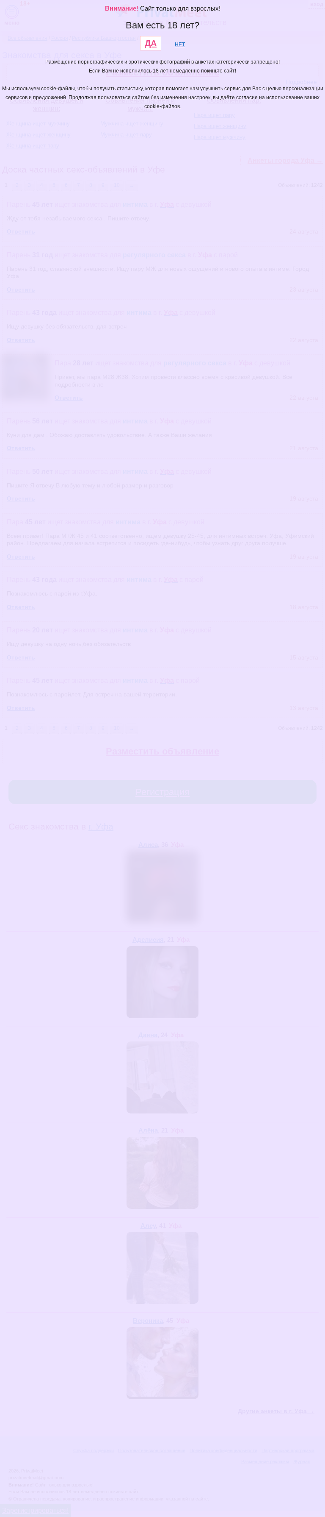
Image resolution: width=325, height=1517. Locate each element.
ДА (151, 43)
